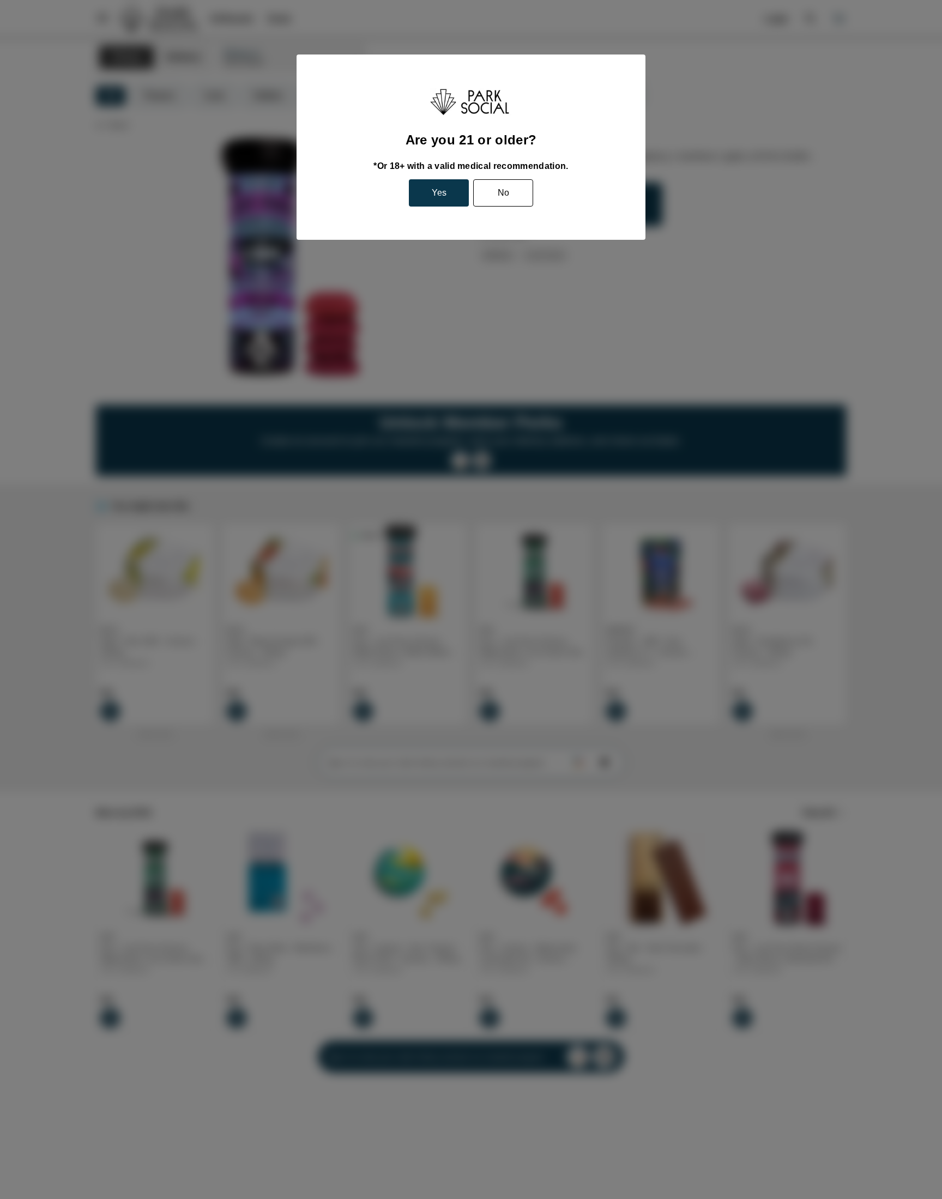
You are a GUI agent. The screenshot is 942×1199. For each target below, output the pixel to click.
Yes (439, 192)
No (503, 192)
